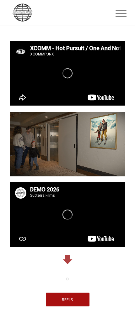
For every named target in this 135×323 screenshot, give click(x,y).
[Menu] (116, 13)
